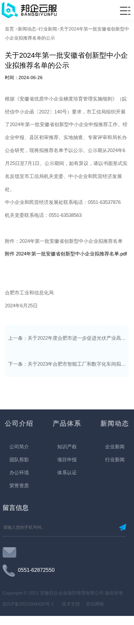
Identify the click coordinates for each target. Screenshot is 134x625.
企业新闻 (115, 446)
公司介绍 (19, 423)
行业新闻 (48, 28)
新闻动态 (27, 28)
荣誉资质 (19, 485)
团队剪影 (19, 459)
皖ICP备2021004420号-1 (29, 604)
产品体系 (67, 423)
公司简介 (19, 446)
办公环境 (19, 472)
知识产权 (67, 446)
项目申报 (67, 459)
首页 (9, 28)
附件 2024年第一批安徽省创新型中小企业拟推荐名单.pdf (66, 253)
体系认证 (67, 472)
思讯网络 (94, 604)
